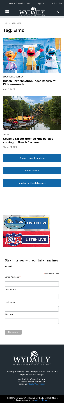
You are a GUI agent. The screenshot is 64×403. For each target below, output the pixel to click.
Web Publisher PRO (42, 400)
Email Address (13, 276)
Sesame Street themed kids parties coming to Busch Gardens (28, 140)
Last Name (10, 302)
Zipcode (9, 314)
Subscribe (56, 3)
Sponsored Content (14, 77)
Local (6, 134)
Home (6, 23)
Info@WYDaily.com (36, 384)
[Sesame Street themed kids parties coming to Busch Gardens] (32, 113)
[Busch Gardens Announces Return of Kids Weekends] (32, 55)
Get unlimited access (19, 3)
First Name (10, 289)
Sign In (40, 3)
